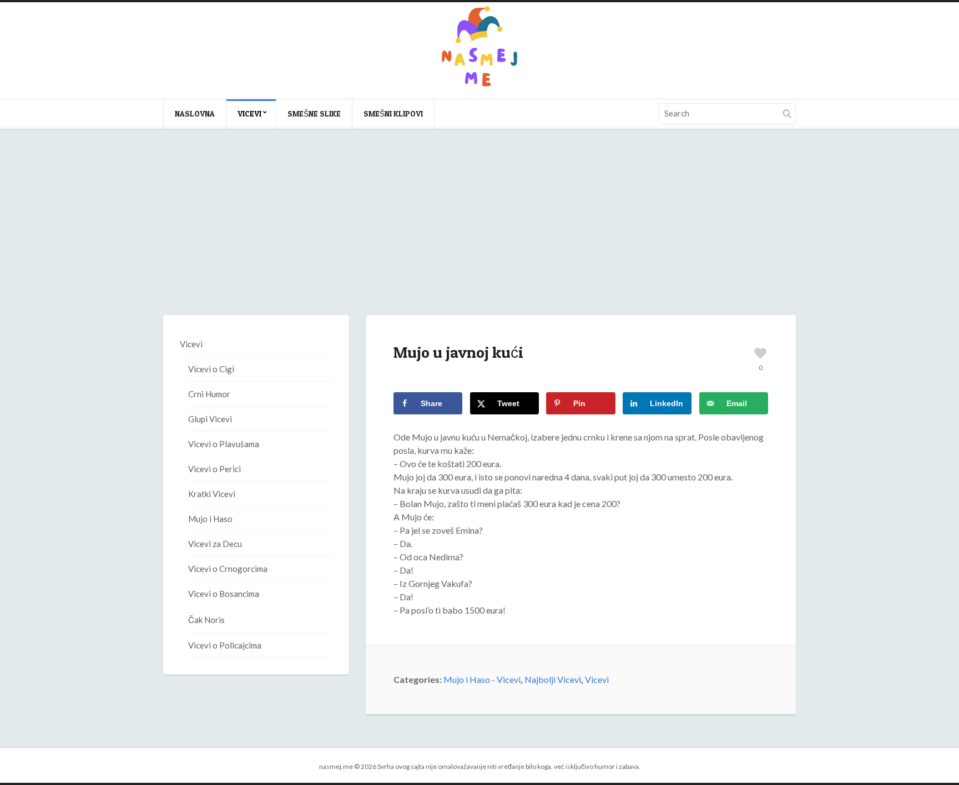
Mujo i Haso (210, 519)
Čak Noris (206, 620)
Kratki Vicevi (211, 494)
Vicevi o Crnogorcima (227, 569)
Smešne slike (314, 113)
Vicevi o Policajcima (224, 645)
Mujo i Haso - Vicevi (482, 679)
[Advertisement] (479, 233)
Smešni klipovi (393, 113)
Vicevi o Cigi (211, 369)
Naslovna (195, 113)
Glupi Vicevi (210, 419)
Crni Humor (209, 394)
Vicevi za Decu (215, 544)
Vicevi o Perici (214, 469)
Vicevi (249, 113)
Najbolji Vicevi (552, 679)
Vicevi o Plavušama (223, 444)
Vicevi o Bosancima (223, 594)
